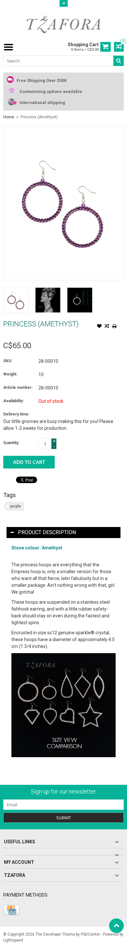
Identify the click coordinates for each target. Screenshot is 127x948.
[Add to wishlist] (99, 327)
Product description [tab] (47, 532)
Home (8, 117)
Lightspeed (13, 940)
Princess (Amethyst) (39, 117)
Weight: (10, 374)
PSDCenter (90, 934)
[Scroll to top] (116, 925)
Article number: (18, 387)
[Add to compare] (107, 327)
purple (15, 506)
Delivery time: (16, 414)
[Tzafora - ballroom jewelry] (63, 24)
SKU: (7, 361)
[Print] (114, 327)
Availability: (13, 401)
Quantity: (11, 443)
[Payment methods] (11, 910)
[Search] (118, 61)
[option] (16, 300)
